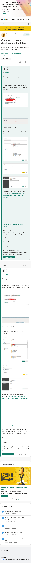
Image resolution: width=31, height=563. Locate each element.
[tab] (15, 499)
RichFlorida (15, 521)
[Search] (18, 19)
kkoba (15, 542)
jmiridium (14, 528)
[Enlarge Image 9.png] (15, 182)
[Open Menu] (28, 24)
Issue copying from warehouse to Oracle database (16, 539)
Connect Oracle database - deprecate (15, 532)
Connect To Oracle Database (13, 526)
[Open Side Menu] (2, 19)
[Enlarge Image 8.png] (15, 168)
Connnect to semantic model (13, 511)
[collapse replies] (15, 268)
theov (7, 34)
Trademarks (4, 557)
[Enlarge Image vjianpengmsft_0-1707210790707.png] (15, 100)
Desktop (5, 23)
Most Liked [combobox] (25, 265)
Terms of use (24, 554)
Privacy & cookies (15, 554)
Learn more (21, 29)
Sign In (27, 19)
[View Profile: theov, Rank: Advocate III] (3, 35)
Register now (5, 13)
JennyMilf (14, 534)
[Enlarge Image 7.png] (15, 149)
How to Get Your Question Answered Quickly (15, 425)
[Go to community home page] (10, 19)
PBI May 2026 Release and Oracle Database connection (14, 518)
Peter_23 (13, 513)
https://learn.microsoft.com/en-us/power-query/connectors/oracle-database (14, 195)
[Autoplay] (12, 499)
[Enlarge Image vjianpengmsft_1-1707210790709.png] (15, 121)
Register (22, 19)
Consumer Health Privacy (22, 559)
